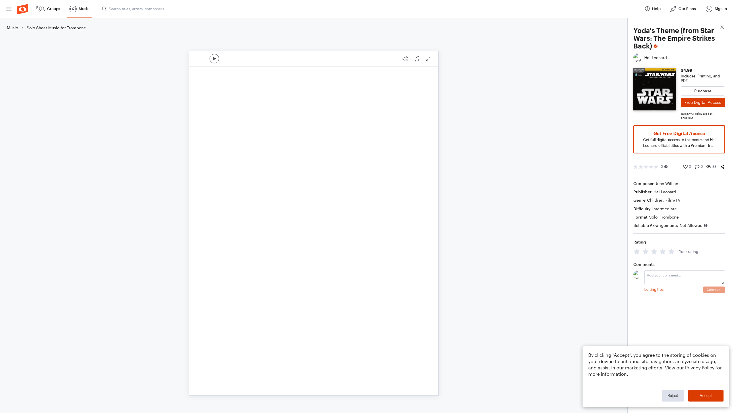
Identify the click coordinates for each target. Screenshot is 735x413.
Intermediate (664, 208)
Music (12, 27)
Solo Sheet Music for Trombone (56, 27)
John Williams (668, 183)
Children (655, 200)
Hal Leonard (664, 191)
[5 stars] (671, 251)
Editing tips (654, 289)
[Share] (722, 166)
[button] (666, 167)
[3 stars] (654, 251)
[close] (722, 28)
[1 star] (637, 251)
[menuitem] (8, 9)
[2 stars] (645, 251)
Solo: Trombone (664, 217)
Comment (714, 289)
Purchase (702, 90)
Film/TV (673, 200)
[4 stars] (662, 251)
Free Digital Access (702, 102)
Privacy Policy (699, 367)
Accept (706, 395)
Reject (673, 395)
